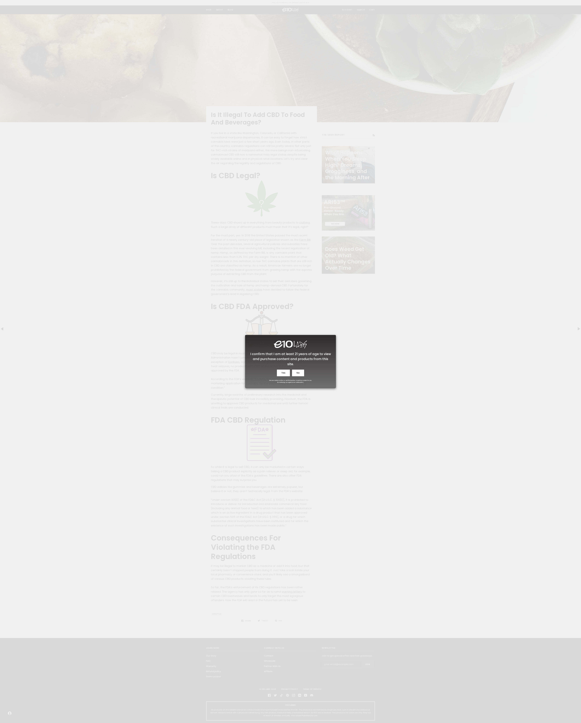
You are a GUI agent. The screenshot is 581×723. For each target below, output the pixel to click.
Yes (283, 372)
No (298, 372)
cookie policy (300, 382)
